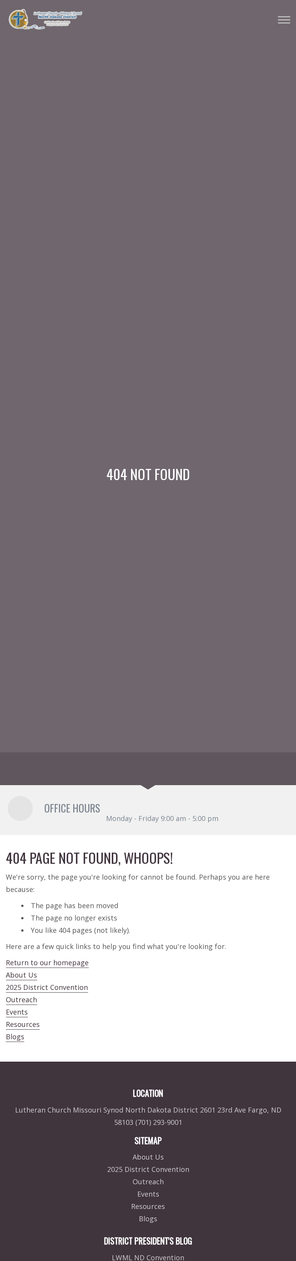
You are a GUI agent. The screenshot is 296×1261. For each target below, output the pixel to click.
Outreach (21, 999)
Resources (23, 1024)
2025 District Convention (47, 987)
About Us (21, 974)
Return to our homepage (47, 962)
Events (17, 1012)
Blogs (15, 1036)
